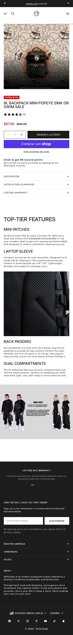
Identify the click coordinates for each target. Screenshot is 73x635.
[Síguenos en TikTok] (54, 621)
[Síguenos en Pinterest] (36, 621)
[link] (15, 114)
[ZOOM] (64, 84)
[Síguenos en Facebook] (9, 621)
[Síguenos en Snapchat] (63, 621)
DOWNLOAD (32, 3)
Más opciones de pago (36, 151)
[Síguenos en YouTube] (45, 621)
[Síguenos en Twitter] (18, 621)
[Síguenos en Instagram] (27, 621)
